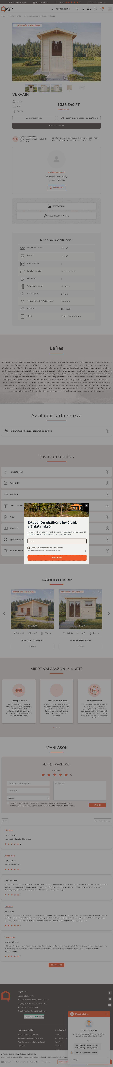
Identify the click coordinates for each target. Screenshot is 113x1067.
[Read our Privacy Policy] (85, 551)
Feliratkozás (57, 558)
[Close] (86, 505)
